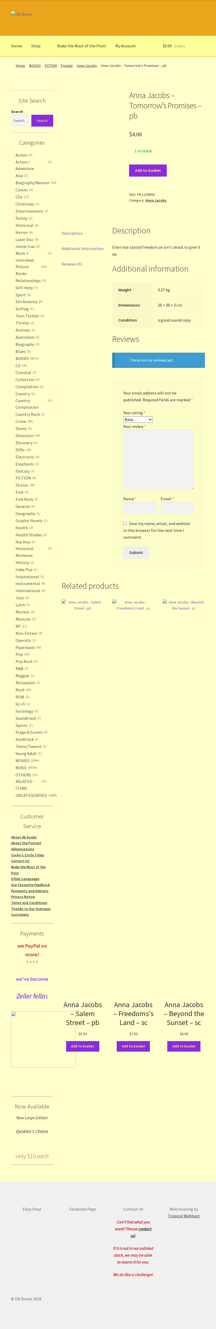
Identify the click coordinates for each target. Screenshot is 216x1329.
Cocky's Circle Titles (27, 855)
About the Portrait (26, 843)
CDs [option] (22, 196)
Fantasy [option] (24, 471)
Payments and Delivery (29, 890)
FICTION (51, 65)
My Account (125, 45)
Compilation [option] (29, 386)
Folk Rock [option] (26, 499)
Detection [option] (27, 435)
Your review (134, 426)
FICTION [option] (25, 478)
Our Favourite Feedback (30, 884)
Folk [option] (21, 492)
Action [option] (23, 155)
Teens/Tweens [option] (31, 746)
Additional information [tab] (83, 248)
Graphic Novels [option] (31, 520)
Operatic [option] (25, 640)
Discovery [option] (26, 442)
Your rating (134, 412)
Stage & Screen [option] (31, 732)
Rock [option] (23, 689)
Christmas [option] (27, 204)
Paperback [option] (28, 647)
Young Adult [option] (28, 753)
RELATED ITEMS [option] (31, 785)
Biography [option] (27, 344)
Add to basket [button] (82, 1046)
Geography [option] (27, 513)
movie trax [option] (27, 246)
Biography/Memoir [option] (35, 182)
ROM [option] (22, 697)
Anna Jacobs (87, 65)
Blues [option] (23, 351)
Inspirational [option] (29, 576)
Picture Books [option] (31, 270)
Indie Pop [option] (26, 569)
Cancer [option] (24, 189)
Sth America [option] (28, 301)
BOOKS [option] (26, 358)
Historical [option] (26, 225)
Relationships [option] (30, 280)
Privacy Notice (23, 896)
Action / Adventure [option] (33, 165)
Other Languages (25, 878)
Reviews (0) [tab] (72, 264)
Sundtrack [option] (27, 739)
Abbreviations (22, 849)
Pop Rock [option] (26, 661)
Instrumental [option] (30, 583)
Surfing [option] (24, 308)
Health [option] (24, 527)
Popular (67, 65)
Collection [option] (27, 379)
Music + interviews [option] (33, 257)
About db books (24, 837)
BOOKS (35, 65)
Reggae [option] (24, 675)
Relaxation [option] (27, 682)
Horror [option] (24, 232)
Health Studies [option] (31, 534)
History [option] (24, 562)
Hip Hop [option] (25, 541)
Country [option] (25, 393)
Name (130, 498)
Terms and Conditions (29, 902)
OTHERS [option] (26, 774)
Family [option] (23, 218)
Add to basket (148, 170)
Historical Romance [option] (33, 552)
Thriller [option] (24, 323)
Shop (36, 45)
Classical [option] (25, 372)
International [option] (30, 590)
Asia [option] (21, 175)
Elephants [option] (27, 464)
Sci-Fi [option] (22, 704)
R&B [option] (21, 668)
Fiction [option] (25, 485)
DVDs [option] (23, 449)
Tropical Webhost (184, 1215)
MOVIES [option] (27, 760)
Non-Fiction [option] (28, 633)
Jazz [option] (22, 597)
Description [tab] (72, 233)
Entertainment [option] (31, 211)
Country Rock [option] (30, 414)
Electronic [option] (27, 456)
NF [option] (21, 626)
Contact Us (20, 860)
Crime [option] (24, 421)
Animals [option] (25, 330)
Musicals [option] (25, 619)
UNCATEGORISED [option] (36, 795)
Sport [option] (23, 294)
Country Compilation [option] (33, 404)
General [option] (25, 506)
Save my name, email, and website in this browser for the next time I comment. (156, 530)
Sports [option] (24, 725)
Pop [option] (22, 654)
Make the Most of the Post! (81, 45)
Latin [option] (22, 604)
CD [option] (21, 365)
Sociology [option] (26, 711)
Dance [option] (23, 428)
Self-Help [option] (26, 287)
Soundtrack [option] (28, 718)
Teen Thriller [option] (29, 315)
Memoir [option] (24, 611)
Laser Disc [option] (26, 239)
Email (167, 498)
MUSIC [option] (26, 767)
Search (17, 111)
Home (16, 45)
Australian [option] (27, 337)
